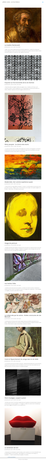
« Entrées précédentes (11, 457)
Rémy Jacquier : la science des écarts (17, 144)
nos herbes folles (10, 283)
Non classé (18, 47)
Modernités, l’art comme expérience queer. (19, 182)
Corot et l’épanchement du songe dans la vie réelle (21, 359)
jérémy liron (8, 47)
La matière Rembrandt (12, 45)
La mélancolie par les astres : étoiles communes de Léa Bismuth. (23, 316)
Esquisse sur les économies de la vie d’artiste (19, 83)
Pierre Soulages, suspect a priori (15, 398)
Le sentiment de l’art (11, 448)
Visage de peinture (11, 243)
